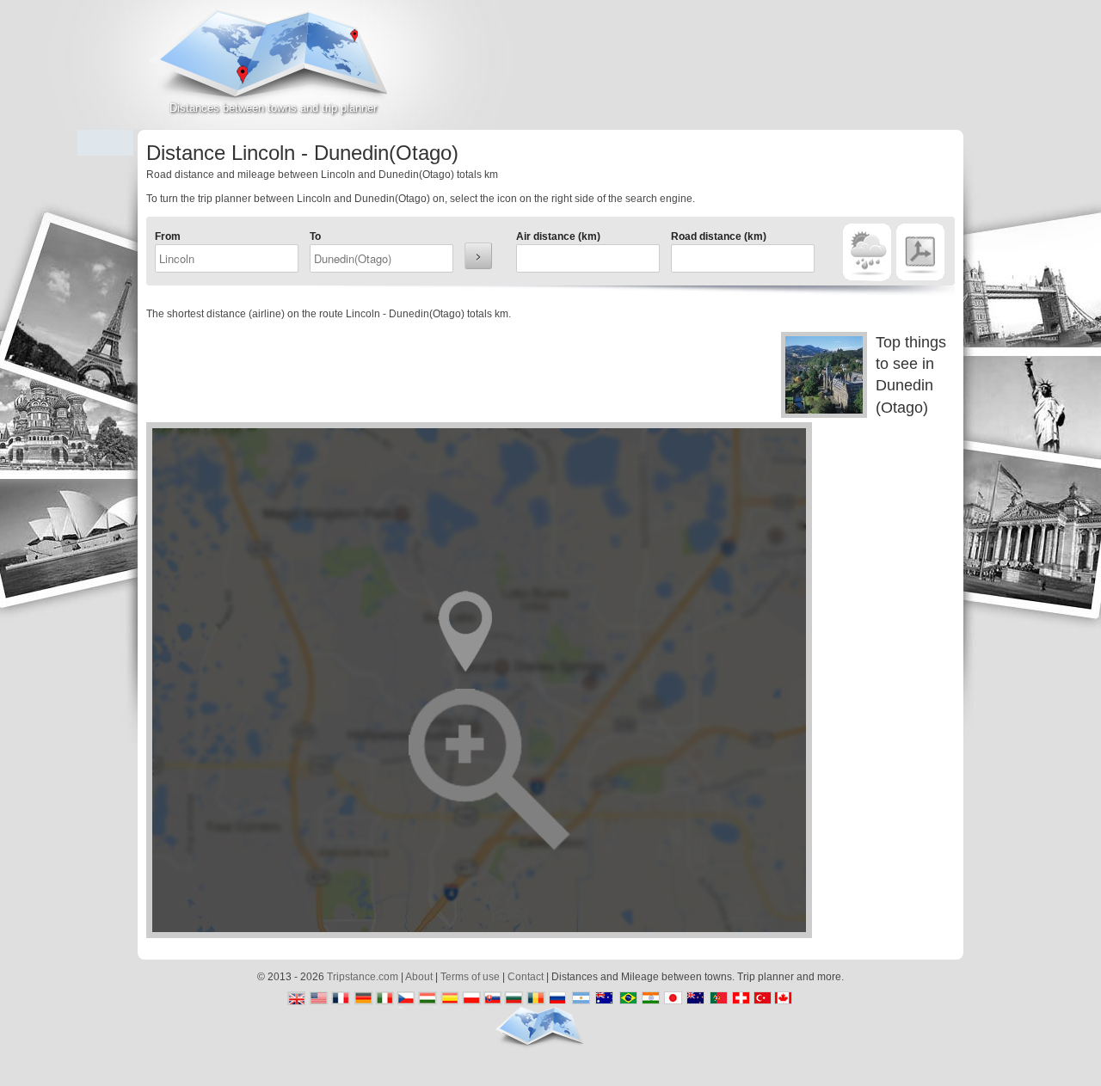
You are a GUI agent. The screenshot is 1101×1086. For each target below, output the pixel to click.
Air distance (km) (558, 236)
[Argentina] (578, 999)
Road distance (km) (718, 236)
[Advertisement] (762, 72)
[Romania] (535, 999)
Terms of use (470, 977)
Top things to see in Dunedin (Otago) (911, 375)
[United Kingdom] (299, 999)
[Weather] (867, 252)
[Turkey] (761, 999)
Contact (525, 977)
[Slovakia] (492, 999)
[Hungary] (428, 999)
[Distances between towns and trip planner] (273, 65)
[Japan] (675, 999)
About (419, 977)
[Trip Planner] (920, 252)
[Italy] (385, 999)
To (315, 236)
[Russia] (557, 999)
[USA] (320, 999)
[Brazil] (627, 999)
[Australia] (605, 999)
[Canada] (787, 999)
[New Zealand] (696, 999)
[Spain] (449, 999)
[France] (342, 999)
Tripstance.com (362, 977)
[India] (653, 999)
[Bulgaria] (514, 999)
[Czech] (406, 999)
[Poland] (471, 999)
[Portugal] (718, 999)
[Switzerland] (739, 999)
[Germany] (363, 999)
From (168, 236)
